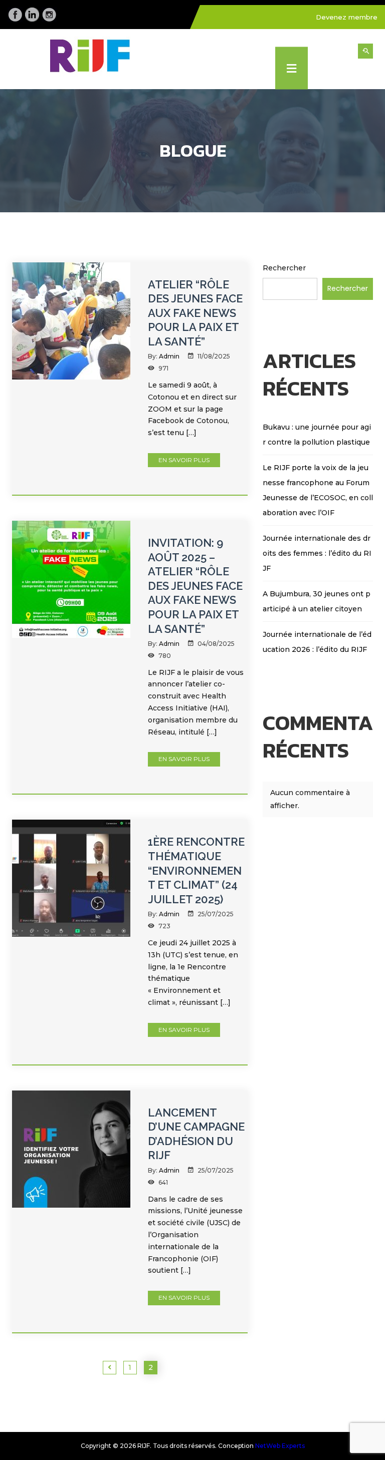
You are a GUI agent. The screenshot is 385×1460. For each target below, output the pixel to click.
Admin (169, 356)
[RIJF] (98, 59)
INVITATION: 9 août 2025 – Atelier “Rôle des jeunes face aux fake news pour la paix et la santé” (195, 585)
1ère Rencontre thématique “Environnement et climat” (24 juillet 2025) (196, 870)
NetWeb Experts (280, 1445)
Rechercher (284, 267)
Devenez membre (346, 17)
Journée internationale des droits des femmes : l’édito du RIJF (317, 553)
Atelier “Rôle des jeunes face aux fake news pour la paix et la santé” (195, 313)
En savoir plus (184, 460)
